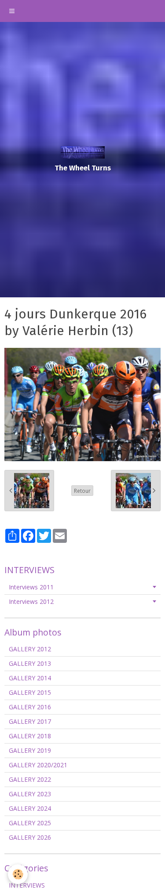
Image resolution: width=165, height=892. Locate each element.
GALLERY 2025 (30, 823)
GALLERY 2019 (30, 750)
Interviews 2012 (31, 601)
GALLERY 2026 (30, 837)
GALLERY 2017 (30, 721)
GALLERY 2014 (30, 678)
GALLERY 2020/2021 (38, 765)
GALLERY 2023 (30, 794)
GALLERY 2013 (30, 663)
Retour (82, 490)
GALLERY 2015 (30, 692)
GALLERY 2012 (30, 649)
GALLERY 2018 (30, 736)
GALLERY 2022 (30, 779)
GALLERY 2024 (30, 808)
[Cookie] (18, 874)
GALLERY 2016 (30, 707)
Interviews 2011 (31, 587)
